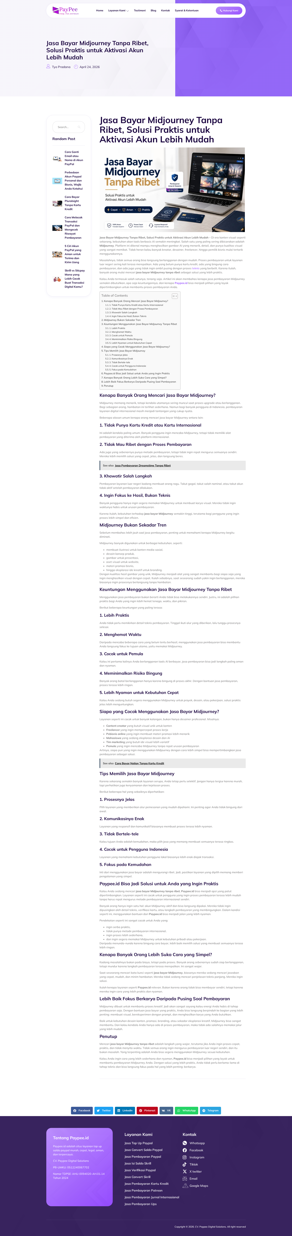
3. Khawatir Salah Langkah (123, 312)
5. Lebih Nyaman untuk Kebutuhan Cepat (130, 342)
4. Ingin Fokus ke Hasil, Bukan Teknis (127, 316)
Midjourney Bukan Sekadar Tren (122, 320)
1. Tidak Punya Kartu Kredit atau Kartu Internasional (136, 305)
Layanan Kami (116, 10)
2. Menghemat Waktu (120, 331)
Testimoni (140, 10)
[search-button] (79, 127)
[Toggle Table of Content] (173, 296)
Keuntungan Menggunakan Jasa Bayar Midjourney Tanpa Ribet (140, 324)
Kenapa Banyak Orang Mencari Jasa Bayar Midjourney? (136, 301)
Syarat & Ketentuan (187, 10)
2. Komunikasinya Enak (121, 358)
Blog (153, 10)
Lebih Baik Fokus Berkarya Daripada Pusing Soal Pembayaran (140, 381)
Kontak (165, 10)
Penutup (108, 385)
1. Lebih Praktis (117, 328)
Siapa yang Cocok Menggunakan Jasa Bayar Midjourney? (137, 346)
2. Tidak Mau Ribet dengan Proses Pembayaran (133, 308)
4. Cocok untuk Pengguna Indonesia (127, 365)
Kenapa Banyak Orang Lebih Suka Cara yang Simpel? (135, 377)
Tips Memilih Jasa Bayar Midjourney (124, 350)
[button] (82, 1110)
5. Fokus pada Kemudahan (123, 369)
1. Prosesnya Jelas (118, 354)
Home (99, 10)
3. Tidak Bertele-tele (119, 362)
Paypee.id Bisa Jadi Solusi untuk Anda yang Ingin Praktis (137, 373)
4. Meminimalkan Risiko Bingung (125, 339)
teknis (196, 268)
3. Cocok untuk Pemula (121, 335)
